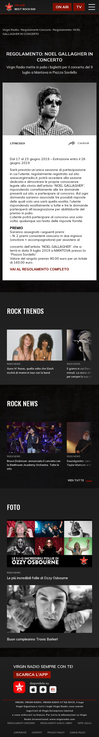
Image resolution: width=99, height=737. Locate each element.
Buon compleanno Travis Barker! (32, 639)
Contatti (37, 732)
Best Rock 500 (25, 9)
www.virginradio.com (62, 719)
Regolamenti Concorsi (36, 29)
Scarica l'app (32, 674)
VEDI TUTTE (76, 480)
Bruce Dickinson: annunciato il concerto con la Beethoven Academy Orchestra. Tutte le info (34, 464)
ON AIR (62, 7)
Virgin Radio (11, 29)
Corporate (20, 732)
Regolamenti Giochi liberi (56, 723)
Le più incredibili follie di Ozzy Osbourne (37, 578)
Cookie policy (77, 732)
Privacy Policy (55, 732)
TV (79, 7)
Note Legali (85, 723)
